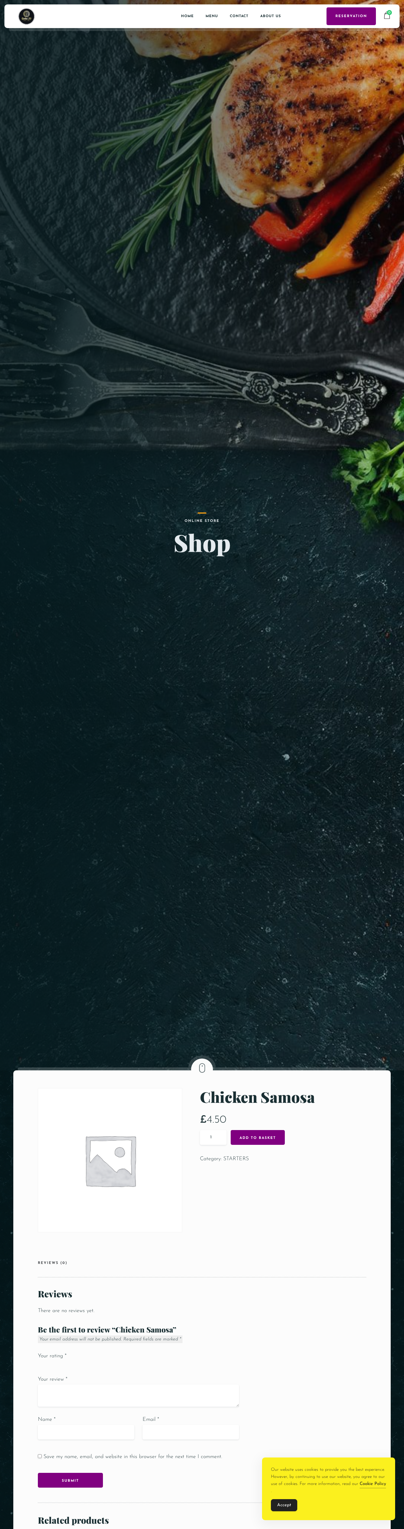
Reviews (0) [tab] (52, 1263)
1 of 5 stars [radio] (40, 1365)
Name (47, 1419)
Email (151, 1419)
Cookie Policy (373, 1484)
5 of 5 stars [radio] (66, 1365)
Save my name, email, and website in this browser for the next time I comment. (132, 1457)
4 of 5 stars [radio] (59, 1365)
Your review (52, 1379)
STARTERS (236, 1159)
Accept (284, 1505)
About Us (270, 16)
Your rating (52, 1356)
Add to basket (258, 1138)
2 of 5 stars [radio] (46, 1365)
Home (187, 16)
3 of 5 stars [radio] (53, 1365)
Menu (212, 16)
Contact (239, 16)
